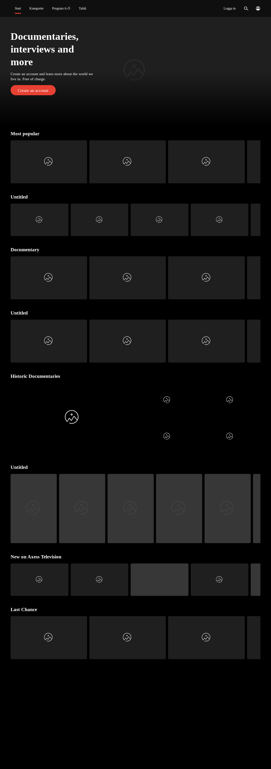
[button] (135, 71)
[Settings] (258, 8)
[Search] (246, 8)
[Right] (255, 161)
